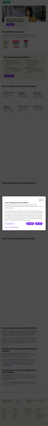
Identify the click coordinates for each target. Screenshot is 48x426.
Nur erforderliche (30, 223)
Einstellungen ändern (9, 223)
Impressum (7, 227)
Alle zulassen (38, 223)
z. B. (26, 214)
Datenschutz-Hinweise (14, 227)
